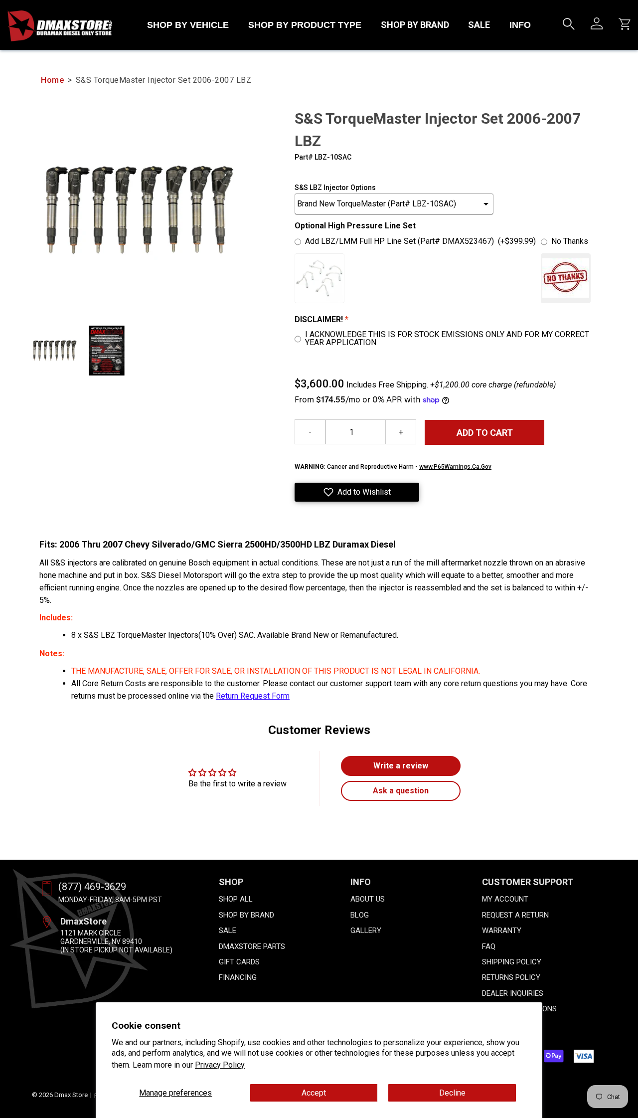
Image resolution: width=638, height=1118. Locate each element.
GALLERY (365, 930)
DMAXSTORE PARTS (252, 946)
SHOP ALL (236, 899)
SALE (479, 24)
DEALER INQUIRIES (512, 993)
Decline (452, 1093)
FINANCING (238, 977)
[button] (357, 492)
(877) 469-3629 (92, 887)
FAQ (488, 946)
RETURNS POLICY (511, 977)
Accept (314, 1093)
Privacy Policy (220, 1065)
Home (52, 80)
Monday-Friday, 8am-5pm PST (110, 900)
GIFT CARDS (239, 961)
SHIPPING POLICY (511, 961)
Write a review (400, 765)
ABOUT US (367, 899)
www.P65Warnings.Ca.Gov (455, 466)
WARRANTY (501, 930)
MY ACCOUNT (505, 899)
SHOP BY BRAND (415, 24)
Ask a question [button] (401, 790)
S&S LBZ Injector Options (335, 187)
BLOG (359, 915)
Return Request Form (253, 696)
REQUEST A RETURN (515, 915)
